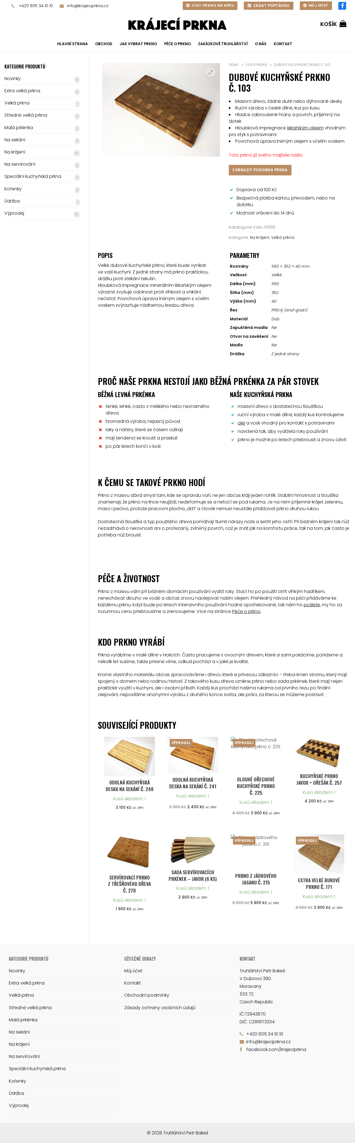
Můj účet (318, 5)
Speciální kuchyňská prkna (32, 176)
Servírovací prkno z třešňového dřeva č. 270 (129, 884)
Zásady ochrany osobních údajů (160, 1007)
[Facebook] (342, 6)
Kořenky (13, 189)
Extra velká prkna (22, 91)
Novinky (12, 78)
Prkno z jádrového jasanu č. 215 (256, 879)
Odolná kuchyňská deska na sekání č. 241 (192, 783)
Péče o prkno (246, 611)
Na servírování (19, 164)
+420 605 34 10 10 (36, 6)
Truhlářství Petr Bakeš (185, 1133)
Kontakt (132, 983)
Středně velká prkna (25, 115)
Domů (234, 65)
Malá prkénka (18, 127)
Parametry (244, 255)
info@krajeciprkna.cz (87, 6)
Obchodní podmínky (146, 995)
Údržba (12, 201)
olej (241, 423)
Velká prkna (256, 65)
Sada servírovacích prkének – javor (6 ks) (193, 875)
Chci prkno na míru (212, 5)
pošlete (312, 605)
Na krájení (260, 237)
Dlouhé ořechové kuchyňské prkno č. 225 (256, 786)
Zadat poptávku (271, 5)
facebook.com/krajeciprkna (276, 1049)
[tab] (158, 309)
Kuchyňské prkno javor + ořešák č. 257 (319, 779)
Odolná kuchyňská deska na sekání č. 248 (129, 785)
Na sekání (14, 140)
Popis (105, 255)
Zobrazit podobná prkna (260, 170)
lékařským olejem (305, 128)
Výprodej (14, 213)
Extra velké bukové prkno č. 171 (319, 883)
